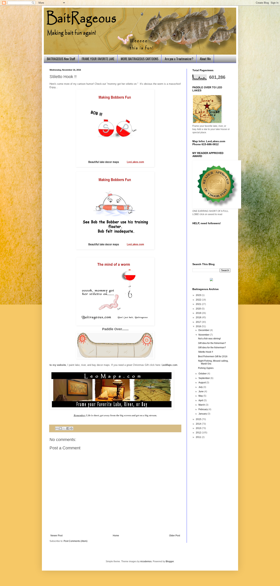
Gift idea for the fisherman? (212, 343)
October (202, 373)
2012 (199, 432)
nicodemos (146, 561)
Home (116, 535)
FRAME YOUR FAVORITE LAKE (98, 59)
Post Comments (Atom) (75, 541)
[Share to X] (64, 428)
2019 (199, 313)
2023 (199, 295)
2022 (199, 299)
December (204, 330)
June (201, 391)
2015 (199, 419)
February (203, 409)
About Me (205, 59)
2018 (199, 317)
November (204, 334)
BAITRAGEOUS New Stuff (61, 59)
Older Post (174, 535)
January (202, 413)
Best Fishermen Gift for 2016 (212, 356)
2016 (199, 326)
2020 (199, 308)
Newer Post (56, 535)
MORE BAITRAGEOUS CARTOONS (139, 59)
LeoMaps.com (169, 365)
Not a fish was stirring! (209, 338)
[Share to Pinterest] (71, 428)
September (204, 378)
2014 (199, 424)
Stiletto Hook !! (205, 352)
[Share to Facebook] (68, 428)
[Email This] (57, 428)
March (202, 404)
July (200, 387)
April (201, 400)
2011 (199, 437)
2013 (199, 428)
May (200, 396)
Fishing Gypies (206, 368)
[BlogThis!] (60, 428)
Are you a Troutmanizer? (179, 59)
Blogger (170, 561)
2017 (199, 322)
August (202, 382)
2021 (199, 304)
